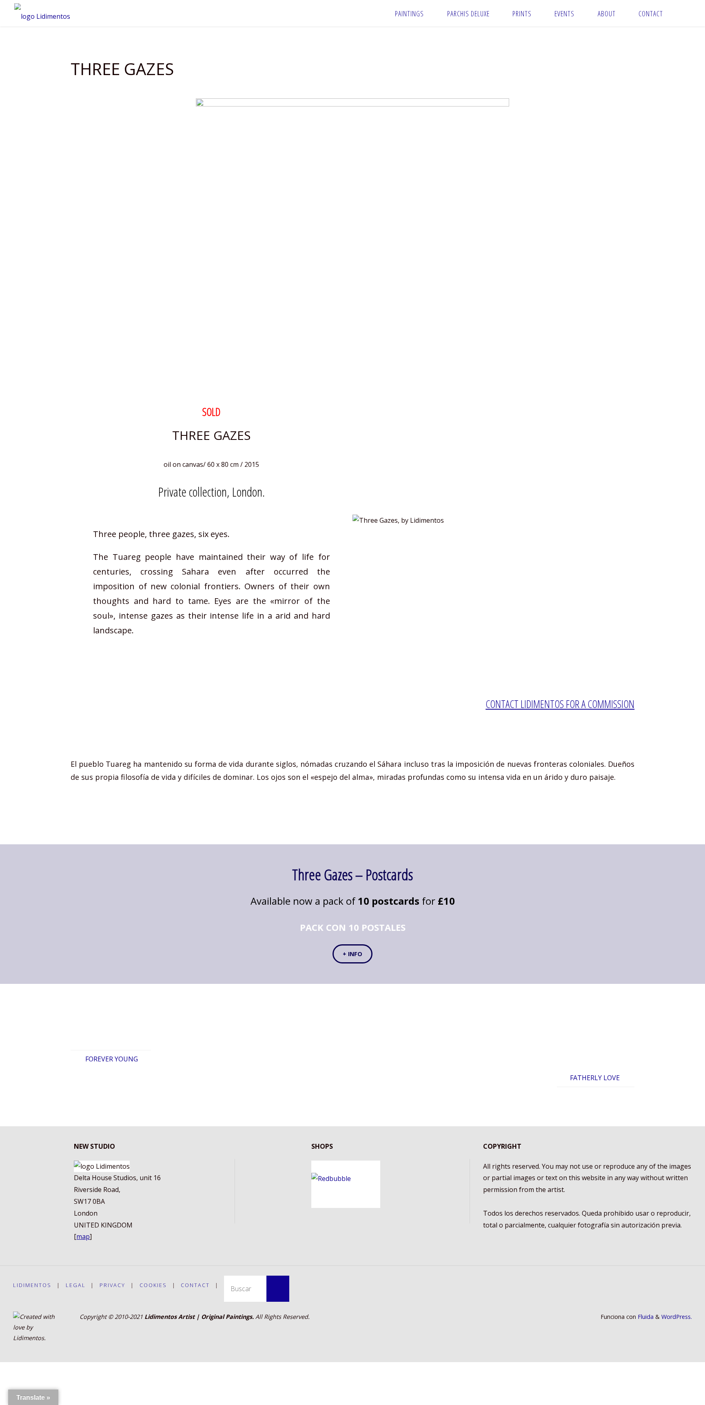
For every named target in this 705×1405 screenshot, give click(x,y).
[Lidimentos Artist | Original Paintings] (42, 13)
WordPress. (676, 1317)
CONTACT (195, 1285)
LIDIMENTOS (32, 1285)
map (83, 1236)
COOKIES (153, 1285)
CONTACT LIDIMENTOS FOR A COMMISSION (560, 704)
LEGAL (76, 1285)
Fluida (645, 1317)
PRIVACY (112, 1285)
